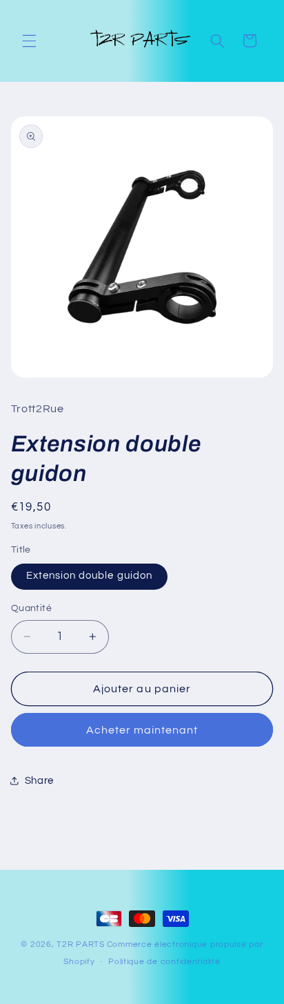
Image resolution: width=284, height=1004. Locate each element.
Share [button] (39, 781)
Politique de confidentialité (164, 961)
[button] (29, 40)
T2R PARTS (81, 944)
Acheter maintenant (142, 730)
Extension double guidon (89, 575)
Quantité (31, 608)
